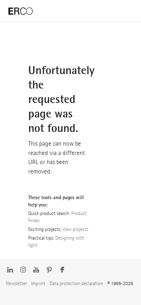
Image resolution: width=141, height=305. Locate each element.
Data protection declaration (76, 283)
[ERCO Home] (20, 11)
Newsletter (16, 283)
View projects (75, 229)
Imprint (38, 283)
